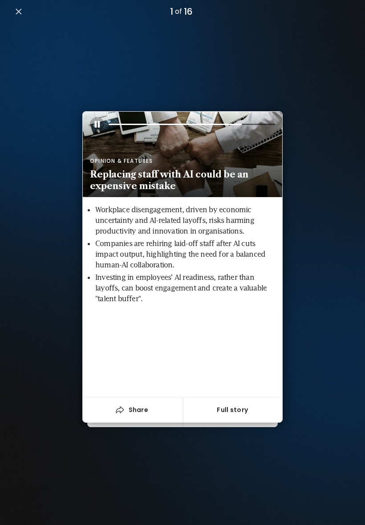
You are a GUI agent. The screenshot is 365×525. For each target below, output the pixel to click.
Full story (232, 409)
